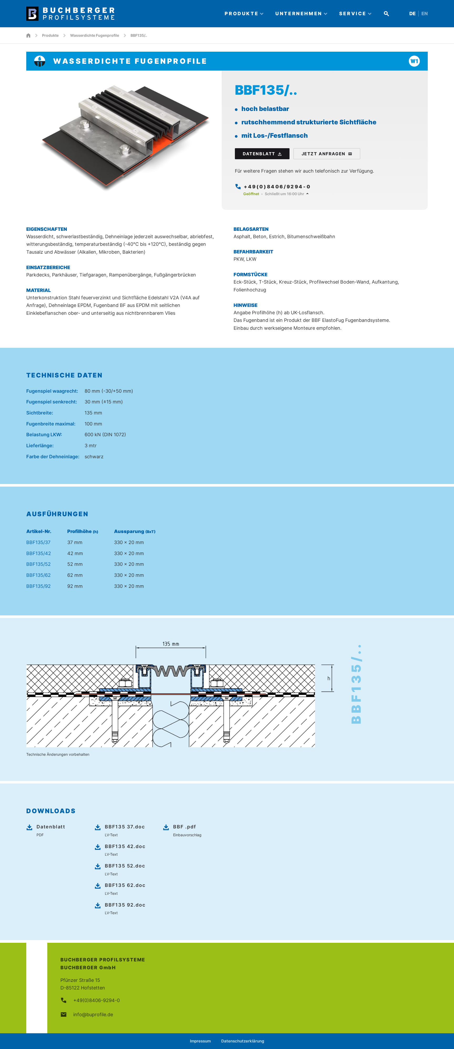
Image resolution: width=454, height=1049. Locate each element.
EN (424, 13)
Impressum (200, 1041)
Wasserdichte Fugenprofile (94, 35)
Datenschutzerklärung (242, 1041)
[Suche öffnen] (386, 13)
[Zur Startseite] (120, 14)
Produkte (50, 35)
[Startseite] (28, 35)
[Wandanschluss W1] (414, 61)
